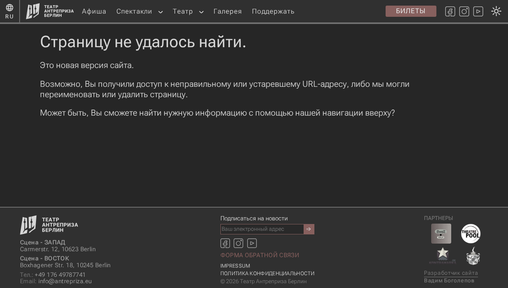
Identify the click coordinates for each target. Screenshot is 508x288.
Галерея (228, 11)
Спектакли (134, 11)
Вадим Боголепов (449, 280)
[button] (160, 11)
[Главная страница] (50, 11)
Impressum (235, 266)
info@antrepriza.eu (56, 281)
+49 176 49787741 (53, 275)
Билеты (411, 11)
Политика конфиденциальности (267, 273)
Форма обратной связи (259, 255)
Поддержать (273, 11)
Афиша (94, 11)
